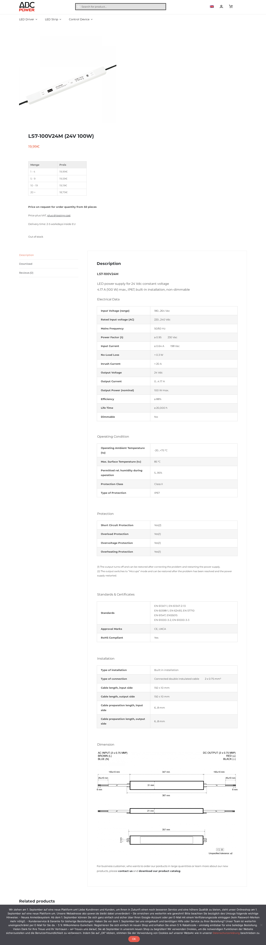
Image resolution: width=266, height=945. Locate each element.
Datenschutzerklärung (226, 932)
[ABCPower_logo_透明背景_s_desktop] (27, 3)
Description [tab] (26, 255)
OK (134, 939)
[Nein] (261, 925)
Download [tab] (25, 263)
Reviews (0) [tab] (26, 272)
